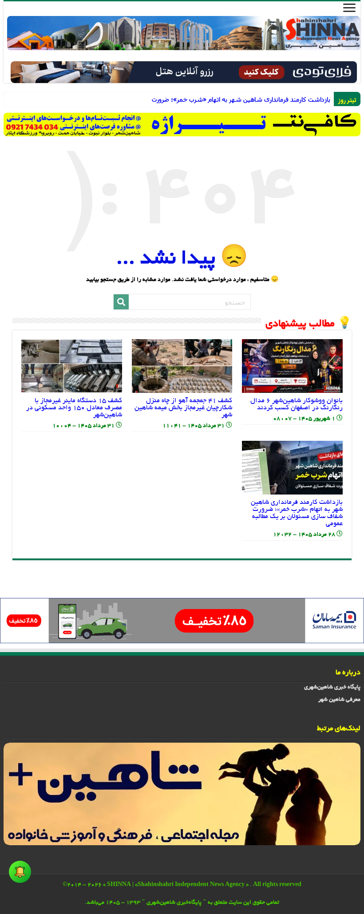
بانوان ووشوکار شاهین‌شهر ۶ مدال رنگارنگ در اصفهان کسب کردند (296, 404)
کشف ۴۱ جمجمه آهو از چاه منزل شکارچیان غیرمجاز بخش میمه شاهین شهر (183, 408)
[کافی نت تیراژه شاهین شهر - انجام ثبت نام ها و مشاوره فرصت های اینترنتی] (182, 125)
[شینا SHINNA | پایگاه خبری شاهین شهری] (183, 33)
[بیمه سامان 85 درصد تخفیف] (182, 621)
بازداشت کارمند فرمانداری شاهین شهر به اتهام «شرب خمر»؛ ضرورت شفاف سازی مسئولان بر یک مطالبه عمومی (297, 513)
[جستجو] (121, 301)
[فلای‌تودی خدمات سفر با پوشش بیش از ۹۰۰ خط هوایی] (184, 73)
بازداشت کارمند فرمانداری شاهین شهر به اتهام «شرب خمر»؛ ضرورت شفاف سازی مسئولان (315, 99)
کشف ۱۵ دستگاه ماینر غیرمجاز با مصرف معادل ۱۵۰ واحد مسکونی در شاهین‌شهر (74, 408)
